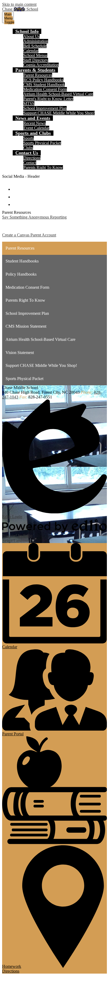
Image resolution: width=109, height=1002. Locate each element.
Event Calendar (36, 128)
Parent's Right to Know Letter (48, 99)
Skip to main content (19, 4)
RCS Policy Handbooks (43, 80)
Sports (28, 138)
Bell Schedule (35, 46)
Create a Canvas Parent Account (29, 235)
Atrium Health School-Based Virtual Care (58, 94)
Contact (29, 162)
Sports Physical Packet (42, 143)
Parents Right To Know (43, 167)
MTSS (28, 103)
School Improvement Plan (45, 108)
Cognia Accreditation (41, 65)
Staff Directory (35, 60)
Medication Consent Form (45, 89)
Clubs (28, 147)
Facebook (16, 187)
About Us (31, 36)
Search (16, 202)
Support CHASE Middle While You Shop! (59, 113)
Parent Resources (37, 75)
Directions (31, 158)
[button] (27, 31)
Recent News (34, 123)
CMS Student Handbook (44, 84)
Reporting (58, 217)
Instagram (16, 194)
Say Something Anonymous (25, 217)
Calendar (30, 50)
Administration (35, 41)
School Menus (35, 55)
